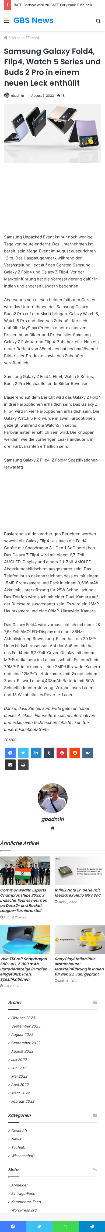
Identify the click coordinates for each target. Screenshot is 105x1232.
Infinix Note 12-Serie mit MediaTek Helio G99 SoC (78, 892)
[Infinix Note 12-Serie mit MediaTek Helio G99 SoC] (80, 870)
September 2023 (26, 1026)
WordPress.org (24, 1210)
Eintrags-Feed (23, 1193)
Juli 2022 (19, 1059)
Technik (34, 38)
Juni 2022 (19, 1068)
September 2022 (25, 1043)
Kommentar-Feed (26, 1202)
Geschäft (19, 1131)
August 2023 (22, 1034)
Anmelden (20, 1185)
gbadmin (17, 95)
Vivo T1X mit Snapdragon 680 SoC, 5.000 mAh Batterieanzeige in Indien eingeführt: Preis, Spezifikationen (23, 969)
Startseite (16, 38)
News (16, 1139)
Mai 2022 (19, 1076)
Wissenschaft (23, 1156)
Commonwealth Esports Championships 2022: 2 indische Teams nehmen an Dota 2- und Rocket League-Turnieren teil (23, 900)
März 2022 (20, 1093)
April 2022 (20, 1084)
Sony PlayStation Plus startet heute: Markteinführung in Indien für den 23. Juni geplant (79, 966)
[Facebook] (10, 753)
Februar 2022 (22, 1101)
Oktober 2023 (23, 1018)
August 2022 (22, 1051)
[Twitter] (23, 753)
